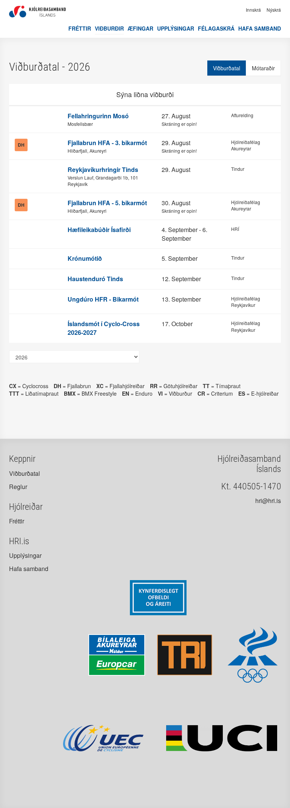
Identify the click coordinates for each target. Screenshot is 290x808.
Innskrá (253, 9)
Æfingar (140, 28)
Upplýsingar (175, 28)
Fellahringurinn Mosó (98, 115)
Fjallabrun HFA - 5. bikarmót (107, 202)
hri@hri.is (268, 500)
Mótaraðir (263, 68)
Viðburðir (109, 28)
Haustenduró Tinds (95, 278)
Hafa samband (259, 28)
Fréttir (79, 28)
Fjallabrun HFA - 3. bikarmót (107, 142)
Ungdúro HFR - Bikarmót (103, 299)
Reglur (18, 486)
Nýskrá (274, 9)
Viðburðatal (226, 68)
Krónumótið (85, 258)
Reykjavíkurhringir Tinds (103, 169)
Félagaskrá (216, 28)
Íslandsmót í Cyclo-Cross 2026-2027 (104, 328)
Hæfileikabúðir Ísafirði (99, 229)
